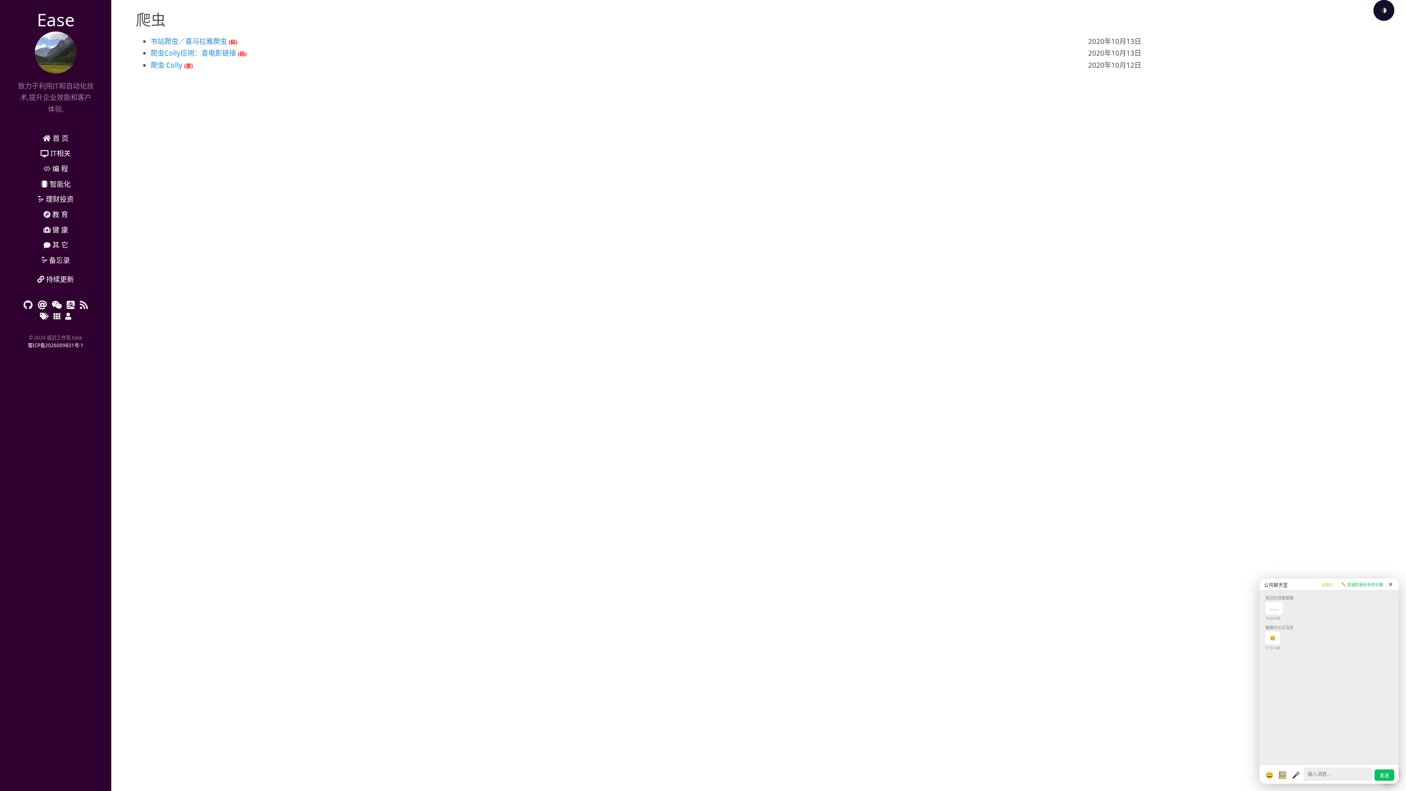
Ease (56, 19)
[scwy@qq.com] (70, 304)
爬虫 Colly (166, 65)
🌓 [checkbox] (1384, 10)
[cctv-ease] (56, 304)
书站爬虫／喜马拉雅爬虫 (188, 41)
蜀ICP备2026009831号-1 (55, 345)
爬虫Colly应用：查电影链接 (193, 53)
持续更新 (59, 279)
